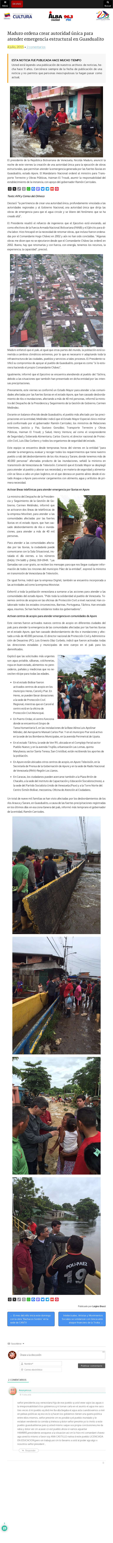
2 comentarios (36, 47)
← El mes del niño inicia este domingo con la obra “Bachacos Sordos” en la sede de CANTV (30, 1319)
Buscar (108, 5)
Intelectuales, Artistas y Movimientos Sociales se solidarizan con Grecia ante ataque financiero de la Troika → (82, 1319)
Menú (5, 5)
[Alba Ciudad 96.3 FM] (56, 16)
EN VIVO (17, 4)
